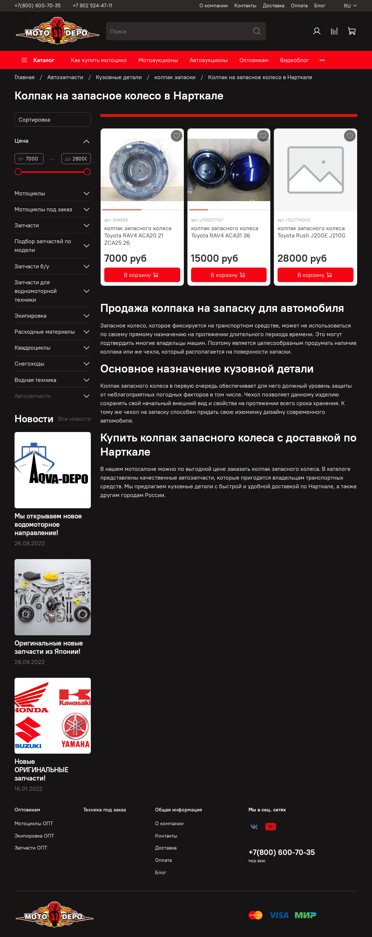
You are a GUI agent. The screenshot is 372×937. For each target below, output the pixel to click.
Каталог (43, 60)
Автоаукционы (209, 60)
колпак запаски (174, 77)
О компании (213, 5)
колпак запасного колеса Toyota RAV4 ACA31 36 (224, 231)
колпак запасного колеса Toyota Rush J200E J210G (311, 231)
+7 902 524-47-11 (92, 5)
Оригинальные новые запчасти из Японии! (49, 647)
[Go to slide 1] (122, 206)
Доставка (273, 5)
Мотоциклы (30, 193)
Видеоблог (294, 60)
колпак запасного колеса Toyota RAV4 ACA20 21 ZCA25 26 (137, 235)
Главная (25, 77)
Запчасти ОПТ (31, 847)
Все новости (74, 418)
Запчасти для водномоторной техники (36, 290)
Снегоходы (29, 363)
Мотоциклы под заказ (43, 209)
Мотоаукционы (158, 60)
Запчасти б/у (32, 266)
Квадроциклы (32, 347)
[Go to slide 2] (162, 206)
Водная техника (35, 379)
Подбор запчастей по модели (43, 245)
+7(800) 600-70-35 (38, 5)
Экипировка (30, 315)
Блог (320, 5)
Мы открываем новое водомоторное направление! (48, 524)
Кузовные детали (119, 77)
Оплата (299, 5)
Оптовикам (253, 60)
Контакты (245, 5)
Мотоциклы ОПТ (34, 823)
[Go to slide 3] (238, 206)
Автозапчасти (65, 77)
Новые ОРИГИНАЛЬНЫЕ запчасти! (42, 769)
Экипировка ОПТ (34, 835)
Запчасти (27, 225)
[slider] (18, 171)
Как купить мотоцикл (99, 60)
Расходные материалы (45, 331)
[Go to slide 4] (259, 206)
